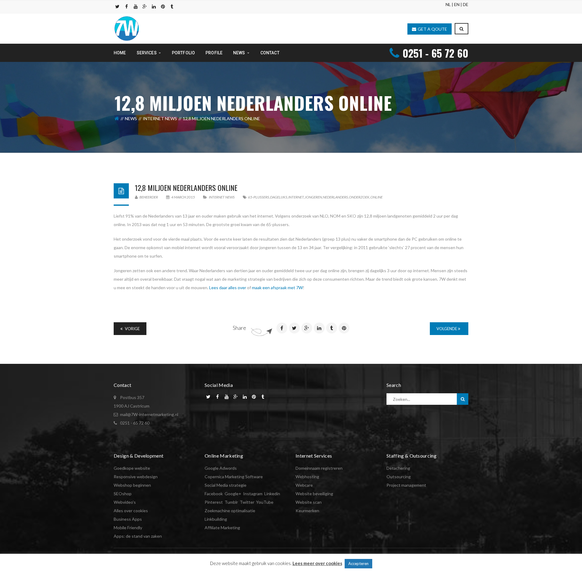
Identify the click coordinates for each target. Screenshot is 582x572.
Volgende (447, 328)
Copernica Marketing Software (234, 476)
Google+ (233, 493)
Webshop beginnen (132, 485)
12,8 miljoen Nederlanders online (186, 187)
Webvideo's (125, 502)
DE (465, 4)
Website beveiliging (314, 493)
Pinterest (214, 502)
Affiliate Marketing (222, 527)
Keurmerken (307, 510)
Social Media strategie (225, 485)
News (131, 118)
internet (296, 197)
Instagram (253, 493)
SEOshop (123, 493)
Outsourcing (398, 476)
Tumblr (231, 502)
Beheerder (148, 197)
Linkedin (272, 493)
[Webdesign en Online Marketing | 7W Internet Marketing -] (127, 28)
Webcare (304, 485)
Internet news (160, 118)
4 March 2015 (183, 197)
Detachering (398, 468)
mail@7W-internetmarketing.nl (149, 414)
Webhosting (307, 476)
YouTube (264, 502)
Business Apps (128, 519)
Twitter (247, 502)
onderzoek (359, 197)
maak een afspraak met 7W (277, 287)
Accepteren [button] (358, 563)
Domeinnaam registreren (319, 468)
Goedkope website (132, 468)
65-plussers (258, 197)
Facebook (214, 493)
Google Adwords (221, 468)
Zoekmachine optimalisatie (230, 510)
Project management (406, 485)
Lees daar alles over (227, 287)
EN (457, 4)
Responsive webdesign (136, 476)
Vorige (132, 328)
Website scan (309, 502)
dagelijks (278, 197)
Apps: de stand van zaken (138, 536)
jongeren (313, 197)
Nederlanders (335, 197)
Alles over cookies (131, 510)
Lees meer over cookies (317, 563)
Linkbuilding (216, 519)
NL (448, 4)
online (376, 197)
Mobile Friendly (128, 527)
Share (239, 327)
